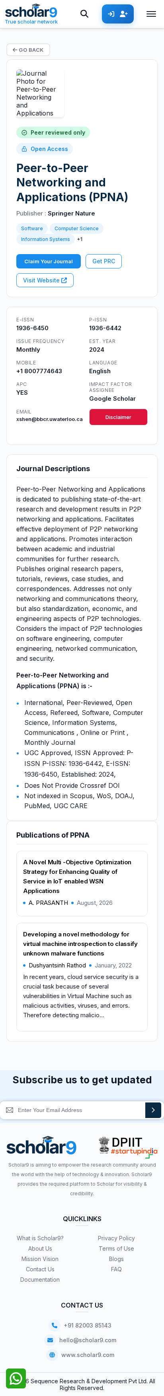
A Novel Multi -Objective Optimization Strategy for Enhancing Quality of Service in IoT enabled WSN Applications (77, 876)
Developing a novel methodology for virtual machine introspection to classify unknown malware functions (80, 943)
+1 (79, 239)
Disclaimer (118, 417)
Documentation (40, 1279)
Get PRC (103, 261)
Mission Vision (40, 1258)
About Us (40, 1248)
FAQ (116, 1269)
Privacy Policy (116, 1238)
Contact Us (40, 1269)
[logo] (41, 1148)
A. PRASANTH (48, 903)
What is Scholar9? (40, 1238)
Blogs (116, 1258)
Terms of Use (116, 1248)
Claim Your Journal (48, 261)
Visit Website (42, 280)
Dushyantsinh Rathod (57, 965)
